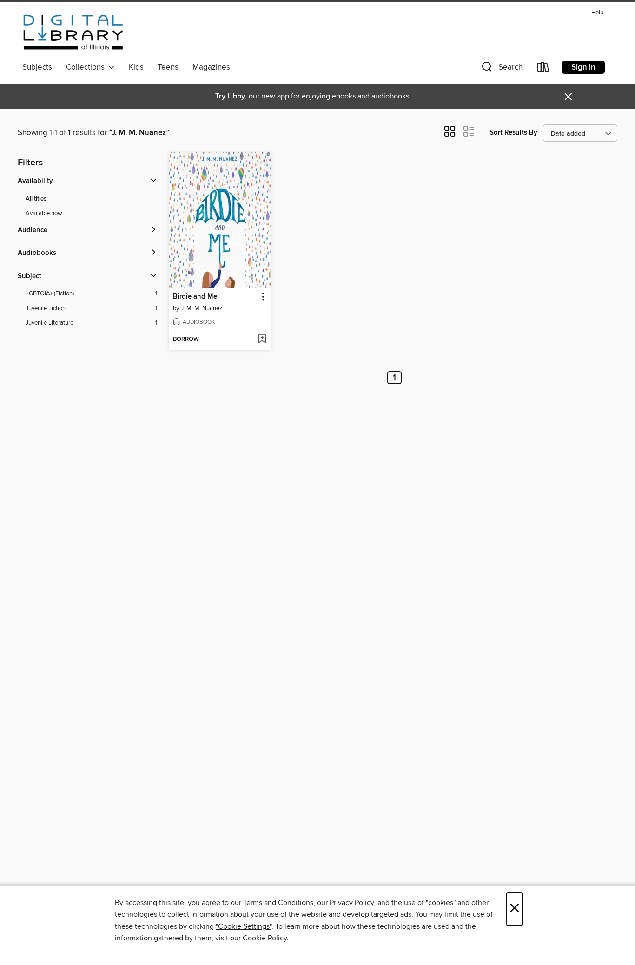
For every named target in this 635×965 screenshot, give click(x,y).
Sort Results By (513, 132)
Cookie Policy (265, 938)
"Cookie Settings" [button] (243, 926)
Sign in (583, 67)
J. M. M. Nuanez (201, 308)
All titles (36, 199)
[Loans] (543, 69)
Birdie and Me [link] (195, 297)
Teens (168, 67)
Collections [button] (87, 67)
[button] (501, 69)
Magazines (211, 67)
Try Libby (230, 96)
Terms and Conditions (278, 902)
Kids (136, 67)
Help (597, 12)
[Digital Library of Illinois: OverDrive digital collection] (73, 32)
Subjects (37, 67)
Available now (44, 213)
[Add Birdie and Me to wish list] (262, 339)
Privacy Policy (352, 902)
